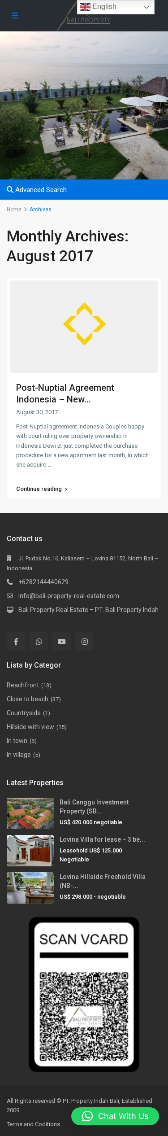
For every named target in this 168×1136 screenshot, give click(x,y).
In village (19, 754)
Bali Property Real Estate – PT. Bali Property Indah (88, 609)
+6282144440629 (43, 581)
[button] (115, 1116)
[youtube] (61, 641)
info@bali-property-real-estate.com (68, 595)
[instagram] (84, 641)
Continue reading (39, 489)
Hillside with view (30, 726)
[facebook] (16, 641)
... (49, 464)
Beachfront (23, 685)
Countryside (24, 713)
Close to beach (27, 699)
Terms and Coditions (33, 1124)
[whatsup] (39, 641)
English (103, 6)
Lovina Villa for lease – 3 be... (102, 839)
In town (17, 740)
